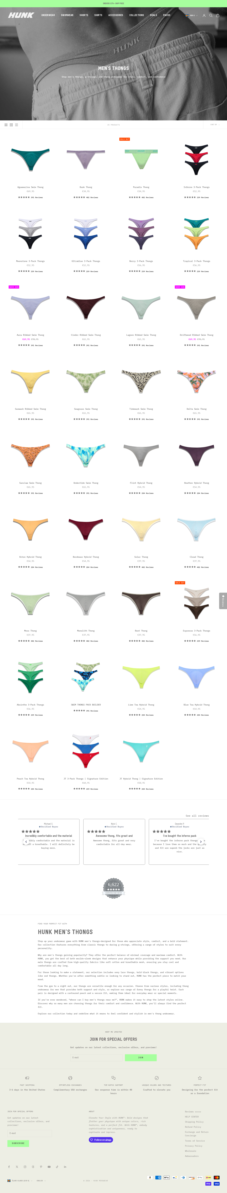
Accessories (115, 15)
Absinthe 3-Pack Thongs (30, 704)
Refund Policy (193, 1126)
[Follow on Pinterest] (41, 1166)
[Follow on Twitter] (17, 1166)
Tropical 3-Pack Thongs (196, 261)
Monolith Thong (86, 630)
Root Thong (141, 630)
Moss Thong (30, 630)
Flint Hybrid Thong (141, 483)
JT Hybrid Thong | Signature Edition (141, 778)
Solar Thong (141, 557)
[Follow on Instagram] (25, 1166)
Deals (153, 15)
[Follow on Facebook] (9, 1166)
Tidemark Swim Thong (141, 409)
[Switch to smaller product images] (11, 125)
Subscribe (18, 1143)
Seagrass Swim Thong (86, 409)
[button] (26, 842)
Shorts (84, 15)
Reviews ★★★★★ (193, 1111)
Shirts (98, 15)
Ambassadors (192, 1156)
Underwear (48, 15)
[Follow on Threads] (33, 1166)
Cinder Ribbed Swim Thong (86, 335)
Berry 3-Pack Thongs (141, 261)
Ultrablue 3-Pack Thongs (86, 261)
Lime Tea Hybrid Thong (141, 704)
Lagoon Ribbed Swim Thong (141, 335)
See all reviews (197, 815)
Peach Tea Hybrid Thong (30, 778)
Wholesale (190, 1151)
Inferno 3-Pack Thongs (197, 187)
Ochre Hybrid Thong (30, 557)
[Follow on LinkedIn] (65, 1166)
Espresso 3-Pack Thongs (196, 630)
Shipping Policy (194, 1121)
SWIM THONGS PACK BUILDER (86, 704)
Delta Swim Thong (196, 409)
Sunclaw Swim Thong (30, 483)
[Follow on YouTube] (49, 1166)
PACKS (166, 15)
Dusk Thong (86, 187)
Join (140, 1058)
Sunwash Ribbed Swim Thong (30, 409)
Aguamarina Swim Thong (30, 187)
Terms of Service (195, 1140)
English (40, 1181)
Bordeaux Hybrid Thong (86, 557)
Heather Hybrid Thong (196, 483)
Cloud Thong (196, 557)
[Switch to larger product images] (6, 125)
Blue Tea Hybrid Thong (197, 704)
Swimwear (67, 15)
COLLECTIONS (136, 15)
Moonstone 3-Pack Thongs (30, 261)
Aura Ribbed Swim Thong (30, 335)
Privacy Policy (193, 1145)
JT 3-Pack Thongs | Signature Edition (86, 778)
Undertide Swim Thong (86, 483)
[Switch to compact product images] (16, 125)
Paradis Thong (141, 187)
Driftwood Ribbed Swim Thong (196, 335)
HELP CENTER (192, 1116)
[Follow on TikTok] (57, 1166)
